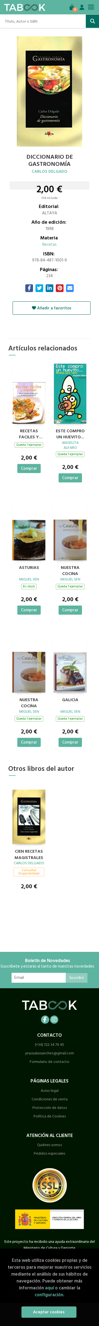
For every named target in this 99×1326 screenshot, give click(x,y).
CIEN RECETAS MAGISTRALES (29, 853)
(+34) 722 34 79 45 (49, 1044)
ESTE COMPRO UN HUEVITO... (70, 433)
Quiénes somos (49, 1145)
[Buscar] (92, 21)
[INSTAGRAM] (54, 1020)
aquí (49, 1288)
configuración (49, 1294)
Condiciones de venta (50, 1099)
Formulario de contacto (49, 1061)
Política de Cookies (50, 1116)
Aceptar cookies (49, 1312)
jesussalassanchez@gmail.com (49, 1053)
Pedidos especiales (49, 1153)
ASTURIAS (29, 568)
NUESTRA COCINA (70, 570)
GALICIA (70, 700)
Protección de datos (49, 1107)
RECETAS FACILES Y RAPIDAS (29, 433)
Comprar (29, 468)
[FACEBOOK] (45, 1020)
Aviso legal (50, 1090)
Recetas (49, 244)
